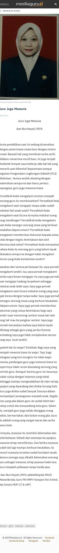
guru (11, 526)
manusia (19, 526)
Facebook (49, 538)
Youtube (46, 541)
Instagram (33, 541)
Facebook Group (16, 541)
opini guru (29, 526)
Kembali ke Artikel (10, 11)
